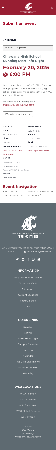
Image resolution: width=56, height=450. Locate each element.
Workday (28, 373)
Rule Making (28, 430)
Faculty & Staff (28, 300)
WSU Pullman (28, 393)
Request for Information (28, 277)
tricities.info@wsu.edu (38, 251)
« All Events (9, 40)
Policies (28, 426)
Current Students (28, 294)
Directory (28, 350)
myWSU (28, 326)
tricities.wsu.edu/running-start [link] (18, 105)
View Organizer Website (38, 151)
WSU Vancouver (28, 405)
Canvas (28, 332)
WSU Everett (28, 416)
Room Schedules (28, 367)
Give (28, 306)
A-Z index (28, 355)
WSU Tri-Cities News (28, 361)
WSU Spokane (28, 399)
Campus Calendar (28, 344)
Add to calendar (18, 114)
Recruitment (17, 150)
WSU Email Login (28, 338)
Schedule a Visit (28, 283)
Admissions (28, 289)
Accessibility (28, 433)
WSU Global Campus (28, 411)
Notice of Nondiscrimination (28, 437)
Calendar (7, 150)
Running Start (9, 154)
